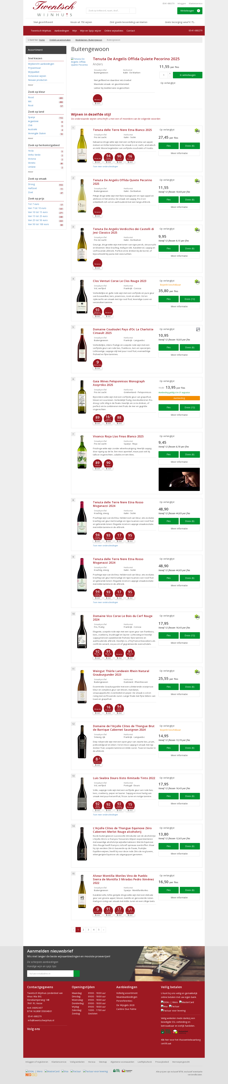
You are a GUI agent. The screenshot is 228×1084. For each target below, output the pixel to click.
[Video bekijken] (179, 479)
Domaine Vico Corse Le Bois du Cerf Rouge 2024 (122, 617)
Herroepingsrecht (181, 1061)
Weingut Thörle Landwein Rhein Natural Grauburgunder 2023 (121, 672)
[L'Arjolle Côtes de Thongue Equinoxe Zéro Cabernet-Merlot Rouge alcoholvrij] (82, 843)
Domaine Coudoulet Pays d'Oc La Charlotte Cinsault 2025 (123, 331)
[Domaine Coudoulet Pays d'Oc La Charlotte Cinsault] (82, 345)
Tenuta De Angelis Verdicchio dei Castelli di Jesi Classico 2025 (123, 230)
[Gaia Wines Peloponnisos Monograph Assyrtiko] (82, 397)
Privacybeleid (162, 1061)
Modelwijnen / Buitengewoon (89, 40)
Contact (131, 30)
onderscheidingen (105, 166)
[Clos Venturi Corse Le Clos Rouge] (82, 296)
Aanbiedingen (61, 30)
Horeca (91, 1061)
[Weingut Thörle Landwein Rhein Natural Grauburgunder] (82, 686)
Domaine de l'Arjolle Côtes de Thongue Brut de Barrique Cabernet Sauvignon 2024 (123, 727)
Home (42, 40)
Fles (169, 145)
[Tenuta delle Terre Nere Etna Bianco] (82, 145)
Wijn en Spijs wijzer (90, 30)
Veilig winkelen (77, 1061)
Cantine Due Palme (126, 1009)
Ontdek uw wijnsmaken (60, 40)
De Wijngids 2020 (125, 1005)
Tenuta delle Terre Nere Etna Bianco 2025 (122, 130)
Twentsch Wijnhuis (41, 30)
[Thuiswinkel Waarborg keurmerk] (180, 1032)
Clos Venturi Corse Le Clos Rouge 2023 (119, 281)
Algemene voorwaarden (122, 1061)
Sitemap (103, 1061)
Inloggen (182, 3)
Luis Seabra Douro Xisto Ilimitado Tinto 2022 (124, 778)
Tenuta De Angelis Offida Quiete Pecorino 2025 (136, 58)
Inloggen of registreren (37, 1061)
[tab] (124, 169)
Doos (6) (189, 145)
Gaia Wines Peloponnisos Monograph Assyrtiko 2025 (119, 383)
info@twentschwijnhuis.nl (41, 1020)
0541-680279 (168, 3)
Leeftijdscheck (145, 1061)
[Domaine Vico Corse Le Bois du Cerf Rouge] (82, 631)
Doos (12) (190, 298)
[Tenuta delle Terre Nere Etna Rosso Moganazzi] (82, 518)
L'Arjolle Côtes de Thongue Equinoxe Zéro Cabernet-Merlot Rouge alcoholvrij (122, 830)
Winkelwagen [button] (189, 10)
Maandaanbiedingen (126, 996)
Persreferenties (124, 1000)
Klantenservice (195, 3)
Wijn (74, 30)
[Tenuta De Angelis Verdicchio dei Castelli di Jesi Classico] (82, 244)
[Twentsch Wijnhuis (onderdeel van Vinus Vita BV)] (54, 8)
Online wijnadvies (113, 30)
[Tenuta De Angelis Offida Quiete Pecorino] (81, 61)
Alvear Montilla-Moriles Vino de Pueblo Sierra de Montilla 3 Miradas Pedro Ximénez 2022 (123, 879)
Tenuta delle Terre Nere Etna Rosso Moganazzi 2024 (118, 504)
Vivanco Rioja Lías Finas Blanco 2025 (118, 436)
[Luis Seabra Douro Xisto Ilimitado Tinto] (82, 793)
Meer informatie (179, 153)
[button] (97, 98)
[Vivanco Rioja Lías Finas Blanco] (82, 452)
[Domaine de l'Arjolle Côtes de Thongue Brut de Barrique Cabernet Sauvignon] (82, 741)
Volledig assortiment (127, 993)
